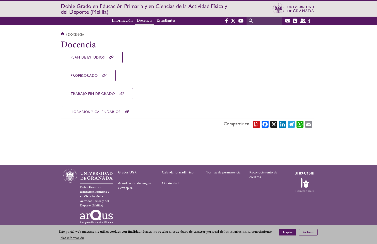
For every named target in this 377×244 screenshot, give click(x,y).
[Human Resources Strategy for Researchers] (304, 185)
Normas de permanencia (223, 172)
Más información (72, 238)
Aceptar (288, 232)
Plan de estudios (88, 57)
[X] (273, 124)
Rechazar (308, 232)
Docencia (144, 21)
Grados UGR (127, 172)
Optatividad (170, 183)
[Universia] (304, 173)
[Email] (308, 124)
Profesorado (84, 75)
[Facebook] (265, 124)
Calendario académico (178, 172)
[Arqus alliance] (96, 217)
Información (122, 21)
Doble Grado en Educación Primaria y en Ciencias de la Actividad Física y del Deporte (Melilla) (144, 9)
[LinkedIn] (282, 124)
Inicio (63, 34)
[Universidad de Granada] (293, 9)
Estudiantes (166, 21)
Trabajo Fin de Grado (93, 94)
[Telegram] (291, 124)
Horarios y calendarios (95, 112)
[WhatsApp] (299, 124)
